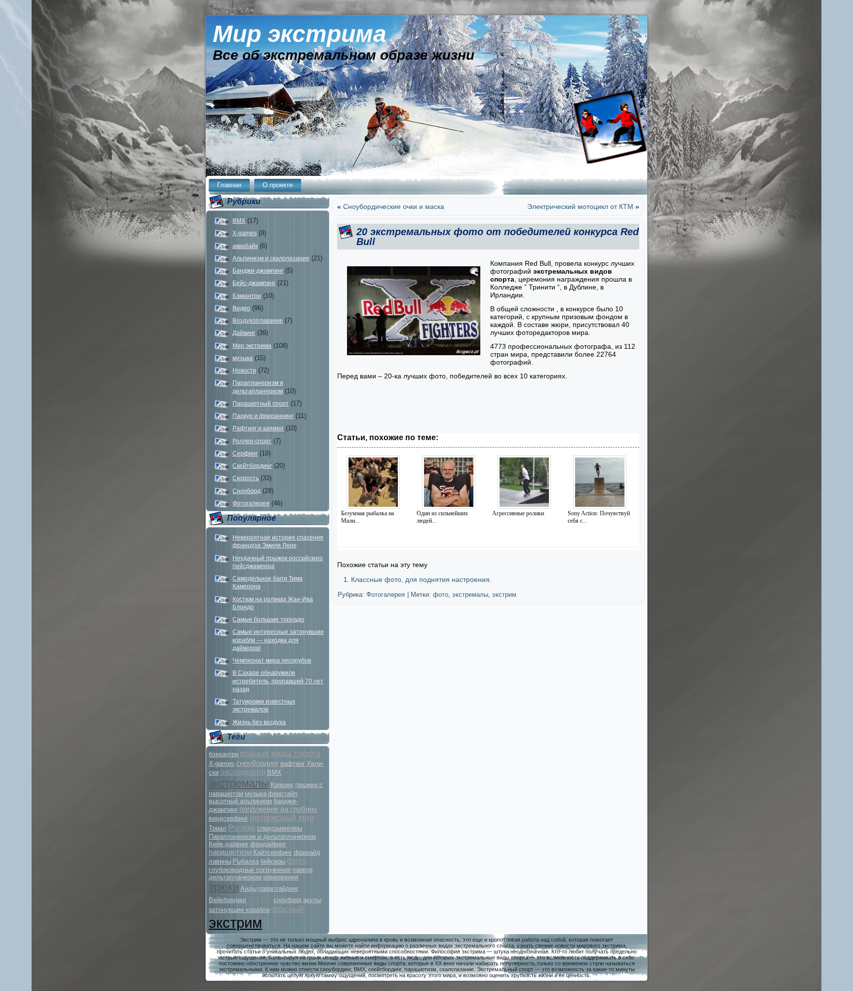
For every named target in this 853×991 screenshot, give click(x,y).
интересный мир (282, 818)
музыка (243, 358)
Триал (218, 828)
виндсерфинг (228, 818)
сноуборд (287, 900)
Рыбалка (246, 861)
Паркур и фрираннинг (263, 416)
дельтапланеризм (235, 877)
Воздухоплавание (258, 320)
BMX (239, 220)
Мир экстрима (300, 34)
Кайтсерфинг (272, 852)
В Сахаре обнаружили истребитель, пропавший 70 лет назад (278, 681)
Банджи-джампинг (258, 270)
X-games (245, 233)
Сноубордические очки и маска (393, 206)
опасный (287, 909)
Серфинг (245, 453)
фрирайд (307, 852)
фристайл (283, 793)
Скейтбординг (252, 465)
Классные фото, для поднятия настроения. (421, 579)
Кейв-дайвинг (229, 844)
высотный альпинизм (240, 801)
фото (297, 861)
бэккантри (223, 754)
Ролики (242, 827)
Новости (244, 370)
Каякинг (282, 784)
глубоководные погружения (250, 869)
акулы (312, 900)
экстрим (235, 922)
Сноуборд (247, 491)
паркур (302, 869)
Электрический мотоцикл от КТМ (580, 206)
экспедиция (243, 772)
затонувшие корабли (239, 909)
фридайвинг (268, 844)
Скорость (246, 478)
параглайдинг (278, 888)
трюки (224, 887)
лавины (220, 861)
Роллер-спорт (252, 441)
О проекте (278, 185)
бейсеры (272, 861)
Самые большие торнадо (268, 619)
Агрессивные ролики (518, 513)
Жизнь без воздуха (259, 722)
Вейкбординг (228, 900)
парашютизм (230, 852)
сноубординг (257, 763)
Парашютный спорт (261, 403)
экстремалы (239, 783)
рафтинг (292, 763)
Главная (229, 185)
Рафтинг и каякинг (258, 428)
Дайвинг (244, 333)
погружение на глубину (278, 809)
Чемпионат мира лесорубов (272, 660)
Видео (241, 308)
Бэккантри (247, 295)
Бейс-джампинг (254, 283)
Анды (248, 888)
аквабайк (245, 246)
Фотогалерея (251, 503)
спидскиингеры (279, 828)
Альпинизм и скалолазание (271, 258)
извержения (280, 877)
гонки (260, 899)
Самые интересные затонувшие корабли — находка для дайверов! (278, 640)
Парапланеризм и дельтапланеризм (262, 836)
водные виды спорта (280, 753)
